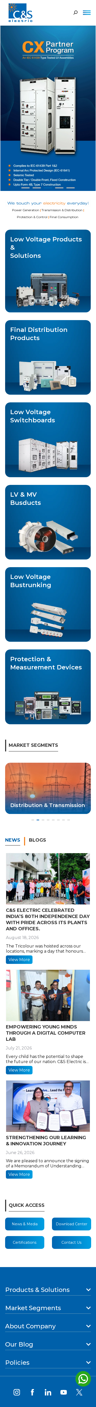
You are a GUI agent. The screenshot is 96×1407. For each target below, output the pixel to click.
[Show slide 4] (59, 187)
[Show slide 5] (71, 187)
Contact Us (71, 1242)
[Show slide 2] (37, 187)
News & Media (25, 1224)
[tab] (15, 843)
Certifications (24, 1242)
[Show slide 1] (26, 187)
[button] (32, 820)
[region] (48, 106)
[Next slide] (88, 106)
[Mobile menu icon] (87, 12)
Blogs (37, 840)
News (12, 840)
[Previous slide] (8, 106)
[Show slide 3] (48, 187)
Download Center (71, 1224)
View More (19, 959)
